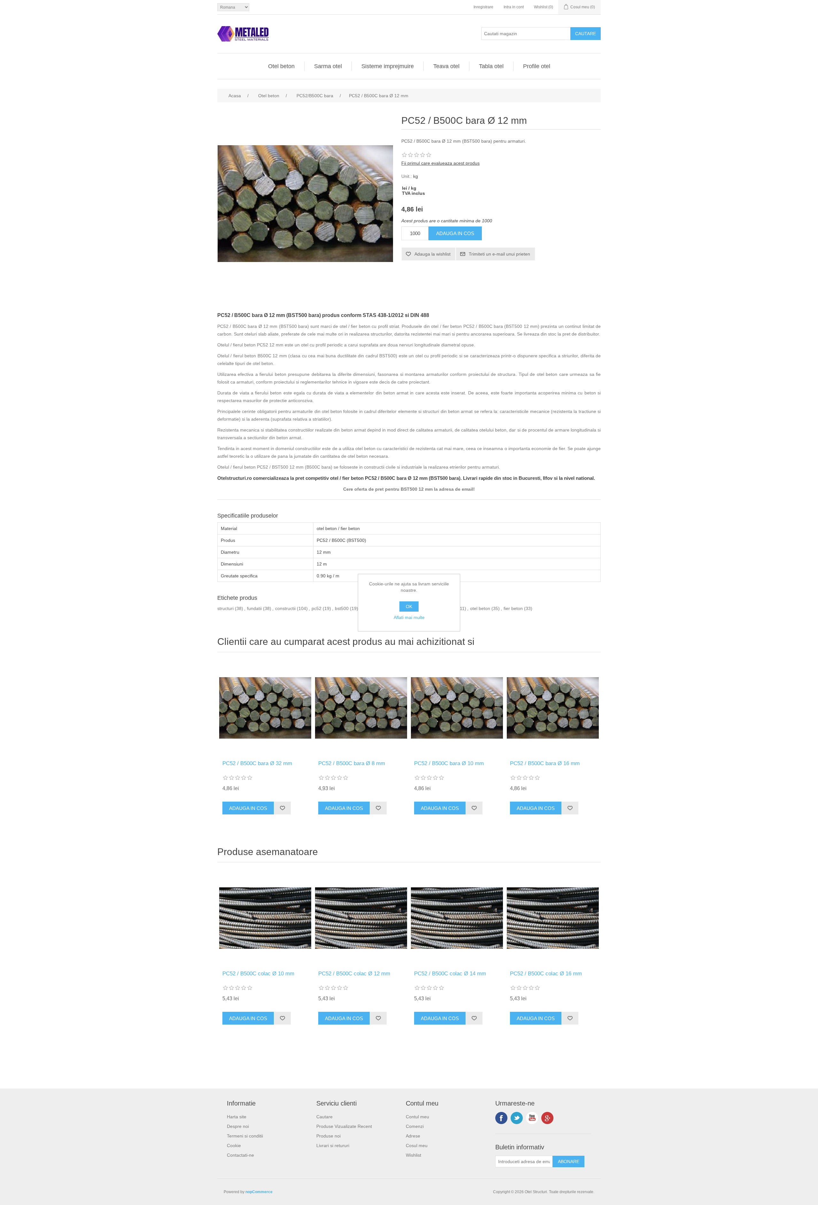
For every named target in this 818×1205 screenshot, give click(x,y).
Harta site (236, 1116)
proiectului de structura (492, 374)
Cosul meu (417, 1145)
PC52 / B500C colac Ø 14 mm (450, 974)
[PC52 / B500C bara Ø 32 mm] (265, 708)
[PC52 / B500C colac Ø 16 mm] (553, 918)
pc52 (316, 608)
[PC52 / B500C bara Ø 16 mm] (553, 708)
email (467, 489)
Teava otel (446, 66)
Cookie (234, 1145)
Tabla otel (491, 66)
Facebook (501, 1118)
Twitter (517, 1118)
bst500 (342, 608)
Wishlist (413, 1155)
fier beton (513, 608)
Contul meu (417, 1116)
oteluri (250, 334)
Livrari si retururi (332, 1145)
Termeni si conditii (245, 1135)
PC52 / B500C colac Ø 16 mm (546, 974)
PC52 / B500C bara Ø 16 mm (545, 763)
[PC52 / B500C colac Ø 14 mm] (457, 918)
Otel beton (281, 66)
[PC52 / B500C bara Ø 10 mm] (457, 708)
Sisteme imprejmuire (387, 66)
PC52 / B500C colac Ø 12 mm (354, 974)
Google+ (547, 1118)
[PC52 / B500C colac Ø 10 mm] (265, 918)
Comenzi (415, 1126)
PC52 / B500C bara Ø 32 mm (257, 763)
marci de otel (333, 326)
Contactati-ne (240, 1155)
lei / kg (409, 188)
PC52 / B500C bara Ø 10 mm (449, 763)
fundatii (254, 608)
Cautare (324, 1116)
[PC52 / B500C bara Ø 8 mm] (361, 708)
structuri (225, 608)
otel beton (480, 608)
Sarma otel (328, 66)
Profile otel (536, 66)
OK (409, 606)
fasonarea (388, 374)
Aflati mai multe (409, 617)
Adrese (413, 1135)
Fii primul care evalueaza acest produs (440, 163)
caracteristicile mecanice (524, 411)
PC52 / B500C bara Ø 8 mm (351, 763)
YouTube (532, 1118)
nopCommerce (259, 1192)
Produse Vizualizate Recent (344, 1126)
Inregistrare (483, 7)
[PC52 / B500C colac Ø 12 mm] (361, 918)
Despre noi (238, 1126)
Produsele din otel (420, 326)
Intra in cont (514, 7)
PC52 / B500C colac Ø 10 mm (258, 974)
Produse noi (328, 1135)
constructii (285, 608)
